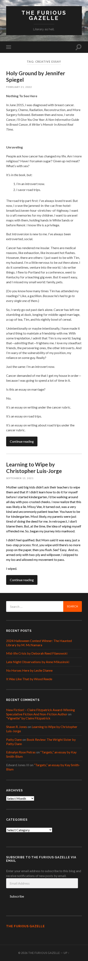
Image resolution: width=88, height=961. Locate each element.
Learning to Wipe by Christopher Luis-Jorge (34, 467)
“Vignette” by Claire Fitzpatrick (28, 718)
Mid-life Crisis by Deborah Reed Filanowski (36, 653)
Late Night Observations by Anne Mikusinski (37, 662)
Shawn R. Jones (16, 727)
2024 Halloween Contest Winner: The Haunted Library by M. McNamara (39, 643)
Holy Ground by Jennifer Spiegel (35, 76)
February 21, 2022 (19, 86)
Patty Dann (14, 739)
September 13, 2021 (20, 478)
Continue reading (22, 441)
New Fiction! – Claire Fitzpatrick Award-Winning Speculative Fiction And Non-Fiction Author (40, 712)
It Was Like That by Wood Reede (29, 679)
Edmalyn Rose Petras (21, 752)
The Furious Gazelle (44, 15)
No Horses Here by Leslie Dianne (29, 670)
